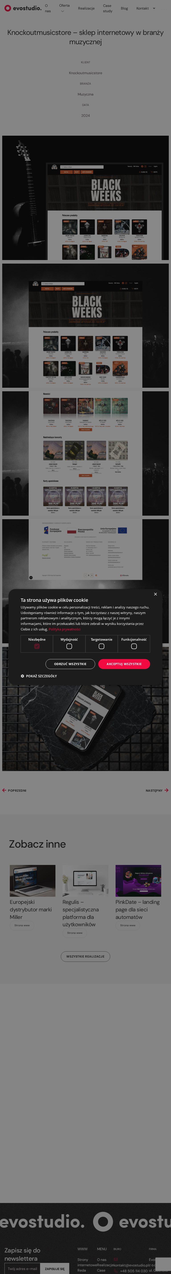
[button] (39, 676)
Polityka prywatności (65, 629)
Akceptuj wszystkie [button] (124, 664)
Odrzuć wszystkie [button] (70, 664)
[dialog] (85, 637)
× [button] (155, 594)
